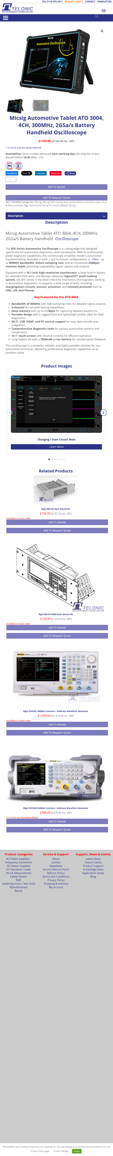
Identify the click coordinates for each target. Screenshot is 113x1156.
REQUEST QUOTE (74, 1)
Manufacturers (19, 887)
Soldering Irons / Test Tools (18, 883)
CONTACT (90, 1)
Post (25, 173)
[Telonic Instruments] (56, 8)
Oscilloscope (66, 238)
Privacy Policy (56, 880)
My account (56, 887)
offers (95, 259)
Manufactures (18, 22)
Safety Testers (18, 876)
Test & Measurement (18, 873)
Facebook (12, 173)
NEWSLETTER (105, 1)
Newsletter (56, 866)
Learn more (56, 446)
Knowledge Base (93, 869)
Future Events (93, 862)
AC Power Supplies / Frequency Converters (18, 860)
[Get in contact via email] (70, 173)
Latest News (93, 859)
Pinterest (55, 173)
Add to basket (56, 187)
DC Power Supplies (18, 866)
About (56, 859)
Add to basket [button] (57, 522)
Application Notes (93, 873)
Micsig (27, 22)
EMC (18, 880)
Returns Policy (56, 873)
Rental (19, 890)
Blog (93, 876)
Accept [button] (77, 1151)
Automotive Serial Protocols (44, 205)
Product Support (93, 866)
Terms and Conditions (55, 876)
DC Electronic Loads (18, 869)
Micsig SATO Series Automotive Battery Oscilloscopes (72, 202)
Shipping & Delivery (56, 883)
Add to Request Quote (56, 197)
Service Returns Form (56, 869)
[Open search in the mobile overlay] (102, 16)
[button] (102, 31)
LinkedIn (40, 173)
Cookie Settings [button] (60, 1150)
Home (8, 22)
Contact (56, 862)
